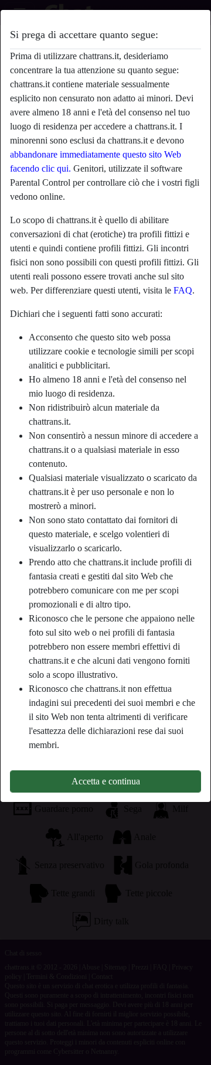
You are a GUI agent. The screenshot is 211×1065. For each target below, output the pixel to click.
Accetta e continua (106, 781)
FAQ (182, 290)
